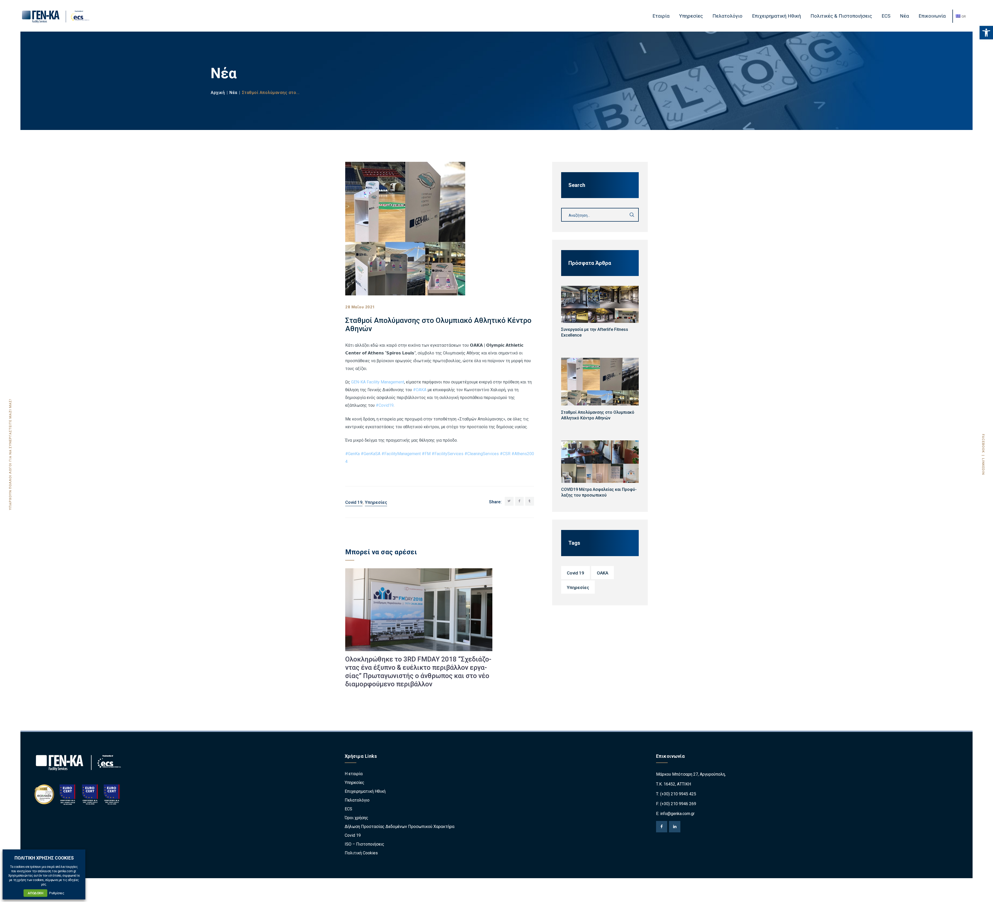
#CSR (505, 453)
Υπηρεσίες (376, 502)
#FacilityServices (447, 453)
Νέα (233, 92)
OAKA (602, 573)
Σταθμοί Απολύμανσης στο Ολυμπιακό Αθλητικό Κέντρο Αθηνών (597, 415)
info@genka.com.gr (677, 813)
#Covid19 (385, 405)
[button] (986, 32)
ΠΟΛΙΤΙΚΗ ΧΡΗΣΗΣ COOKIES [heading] (44, 858)
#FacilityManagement (401, 453)
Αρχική (218, 92)
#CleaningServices (481, 453)
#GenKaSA (370, 453)
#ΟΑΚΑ (419, 389)
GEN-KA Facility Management (377, 382)
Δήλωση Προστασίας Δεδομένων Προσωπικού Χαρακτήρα (399, 826)
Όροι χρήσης (356, 817)
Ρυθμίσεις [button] (56, 893)
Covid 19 (354, 502)
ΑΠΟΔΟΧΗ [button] (35, 893)
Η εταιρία (354, 773)
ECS (348, 808)
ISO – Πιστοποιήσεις (364, 844)
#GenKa (352, 453)
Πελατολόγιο (357, 800)
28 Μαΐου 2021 (360, 307)
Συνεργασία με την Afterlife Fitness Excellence (594, 332)
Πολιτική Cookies (361, 852)
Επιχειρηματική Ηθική (365, 791)
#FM (426, 453)
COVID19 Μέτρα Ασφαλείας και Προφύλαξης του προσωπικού (599, 492)
